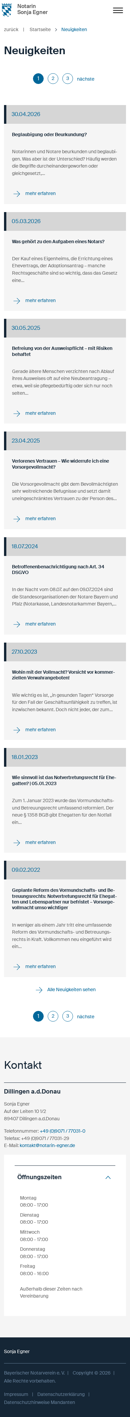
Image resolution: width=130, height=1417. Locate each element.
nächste (85, 79)
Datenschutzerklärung (61, 1394)
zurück (14, 29)
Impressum (16, 1394)
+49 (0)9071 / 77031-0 (62, 1131)
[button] (65, 1177)
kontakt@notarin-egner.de (47, 1145)
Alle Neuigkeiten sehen (71, 989)
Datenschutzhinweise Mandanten (39, 1402)
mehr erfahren (40, 193)
